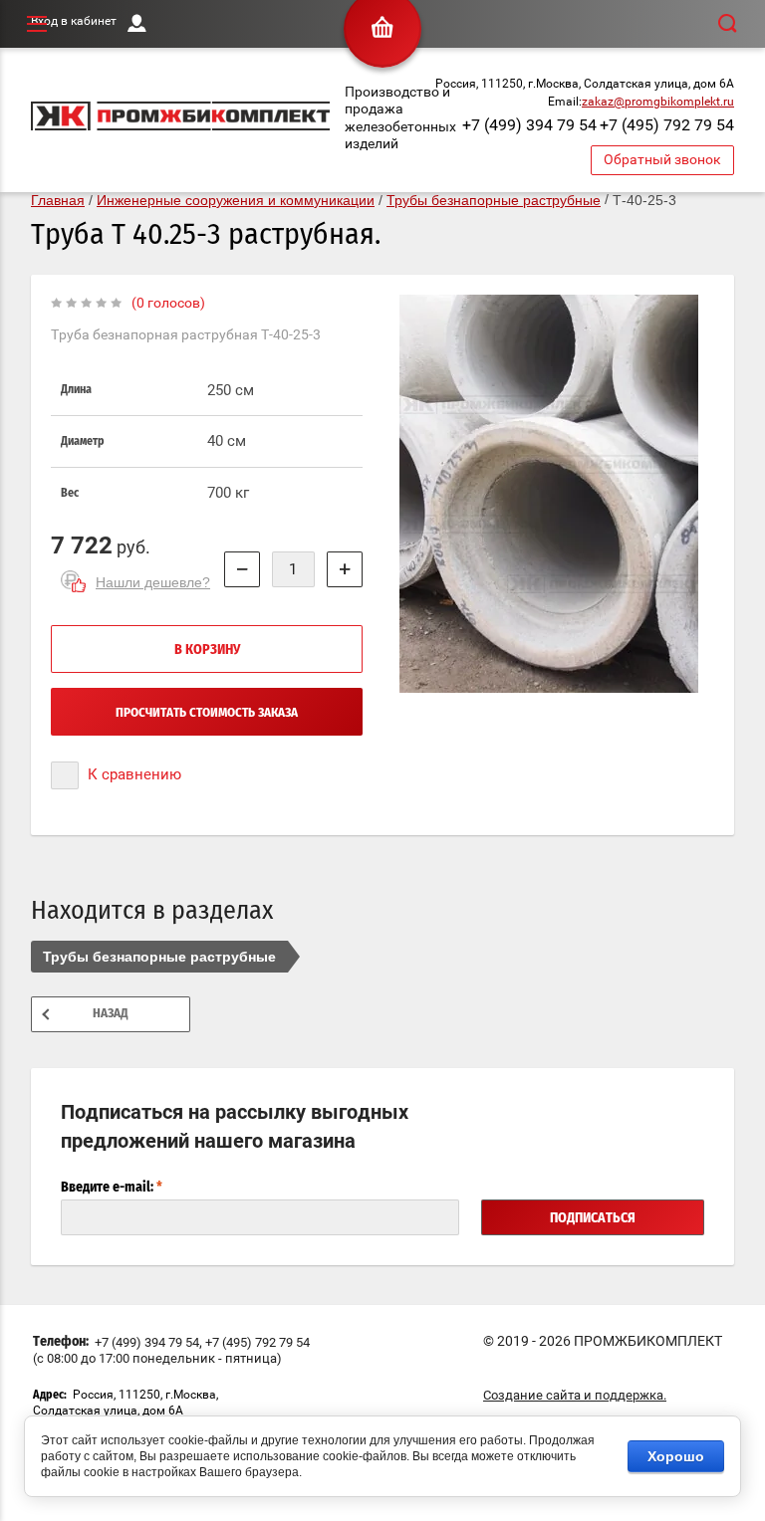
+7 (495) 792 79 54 (667, 124)
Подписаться (593, 1218)
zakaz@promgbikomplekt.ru (658, 102)
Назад (110, 1013)
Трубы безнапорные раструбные (159, 957)
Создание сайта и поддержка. (574, 1395)
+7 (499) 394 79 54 (529, 124)
